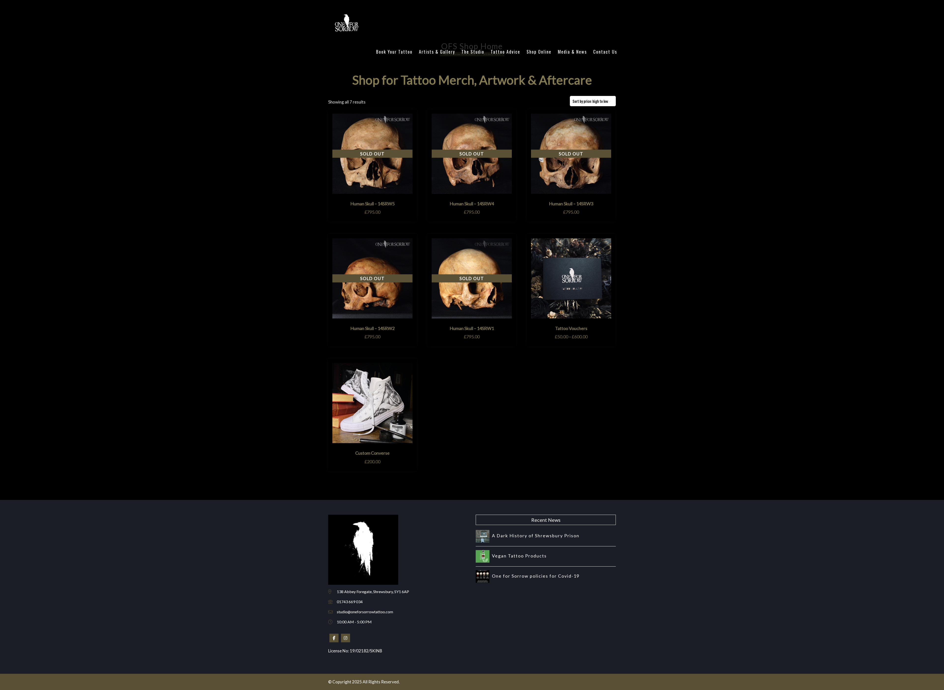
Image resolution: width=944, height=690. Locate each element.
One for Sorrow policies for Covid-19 (535, 576)
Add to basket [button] (372, 441)
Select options (571, 316)
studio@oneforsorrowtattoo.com (365, 611)
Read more (372, 191)
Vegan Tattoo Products (519, 555)
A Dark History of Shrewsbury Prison (535, 535)
